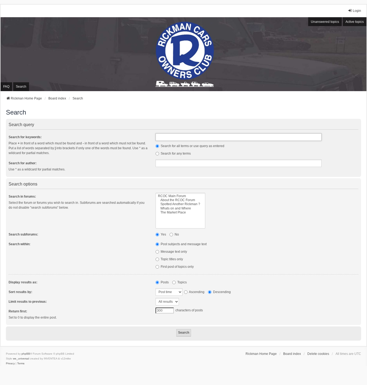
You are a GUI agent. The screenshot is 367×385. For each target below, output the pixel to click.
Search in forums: (22, 196)
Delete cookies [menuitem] (318, 354)
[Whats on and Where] (180, 208)
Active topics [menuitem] (355, 22)
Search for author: (23, 163)
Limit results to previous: (28, 302)
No (176, 234)
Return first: (18, 311)
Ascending (196, 292)
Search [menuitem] (21, 86)
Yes (163, 234)
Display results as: (23, 282)
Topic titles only (171, 259)
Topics (182, 282)
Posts (164, 282)
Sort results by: (20, 292)
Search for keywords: (25, 137)
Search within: (19, 244)
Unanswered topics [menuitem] (325, 22)
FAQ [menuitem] (6, 86)
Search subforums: (23, 234)
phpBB (25, 353)
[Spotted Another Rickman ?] (180, 204)
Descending (221, 292)
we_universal (21, 358)
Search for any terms (175, 153)
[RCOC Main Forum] (180, 196)
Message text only (173, 252)
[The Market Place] (180, 213)
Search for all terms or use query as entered (192, 146)
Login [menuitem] (357, 11)
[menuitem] (10, 363)
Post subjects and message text (183, 244)
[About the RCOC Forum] (180, 200)
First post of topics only (177, 267)
